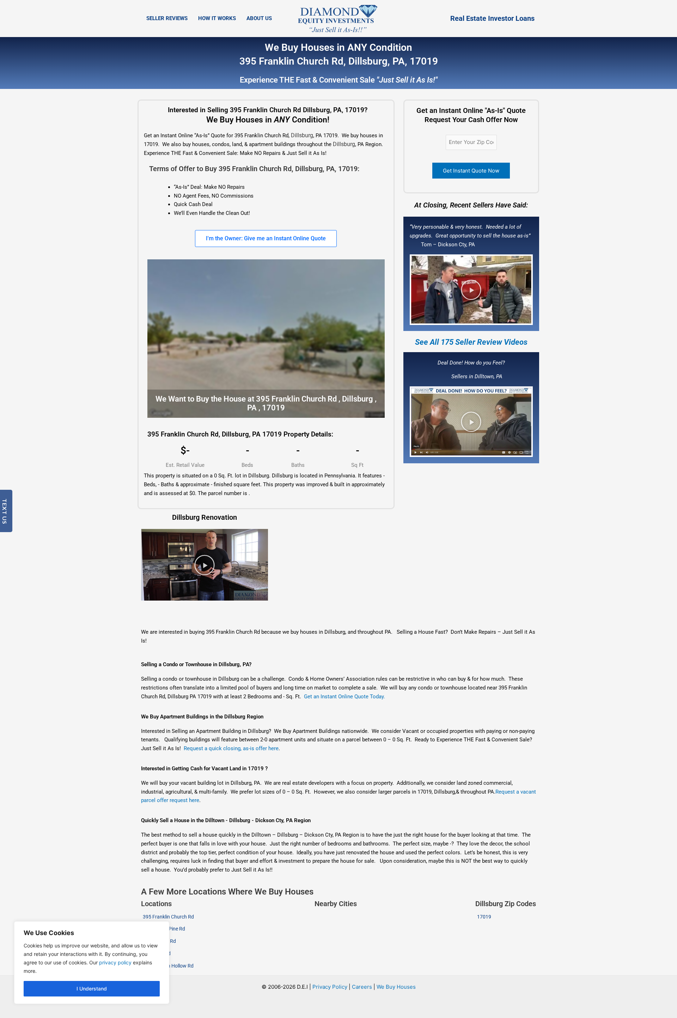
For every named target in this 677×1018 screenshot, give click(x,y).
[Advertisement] (297, 614)
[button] (471, 289)
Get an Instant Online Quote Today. (344, 696)
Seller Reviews (167, 18)
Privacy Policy (329, 986)
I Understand (92, 989)
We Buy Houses (396, 986)
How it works (217, 18)
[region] (91, 962)
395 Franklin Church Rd (168, 917)
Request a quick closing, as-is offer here (231, 748)
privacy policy (115, 962)
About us (259, 18)
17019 (484, 917)
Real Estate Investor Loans (492, 18)
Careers (362, 986)
